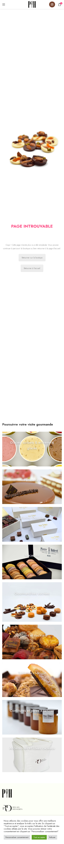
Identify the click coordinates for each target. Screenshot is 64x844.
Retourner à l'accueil (32, 268)
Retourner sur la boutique (32, 257)
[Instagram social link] (52, 4)
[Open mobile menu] (4, 4)
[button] (32, 449)
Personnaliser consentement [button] (17, 837)
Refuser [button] (52, 837)
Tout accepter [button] (39, 837)
